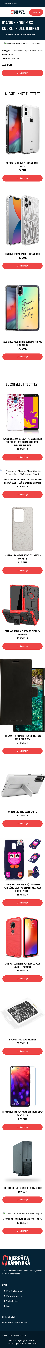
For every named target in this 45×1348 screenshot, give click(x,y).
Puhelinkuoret (29, 34)
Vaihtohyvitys (12, 1301)
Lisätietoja (22, 73)
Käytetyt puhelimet (14, 1296)
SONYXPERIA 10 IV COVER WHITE (22, 811)
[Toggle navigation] (5, 12)
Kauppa (36, 12)
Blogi (8, 1306)
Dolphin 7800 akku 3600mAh (22, 1039)
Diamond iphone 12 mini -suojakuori (22, 253)
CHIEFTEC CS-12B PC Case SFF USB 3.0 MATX (22, 1187)
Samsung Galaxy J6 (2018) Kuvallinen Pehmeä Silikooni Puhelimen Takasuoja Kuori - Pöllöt (22, 887)
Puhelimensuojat (12, 34)
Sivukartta (32, 1343)
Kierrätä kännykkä (14, 1291)
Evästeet (32, 1340)
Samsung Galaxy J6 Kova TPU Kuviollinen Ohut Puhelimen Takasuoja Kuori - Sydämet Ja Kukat (22, 442)
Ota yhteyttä (21, 1340)
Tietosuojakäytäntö (17, 1343)
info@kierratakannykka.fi (11, 3)
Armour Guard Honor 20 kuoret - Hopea (22, 1219)
